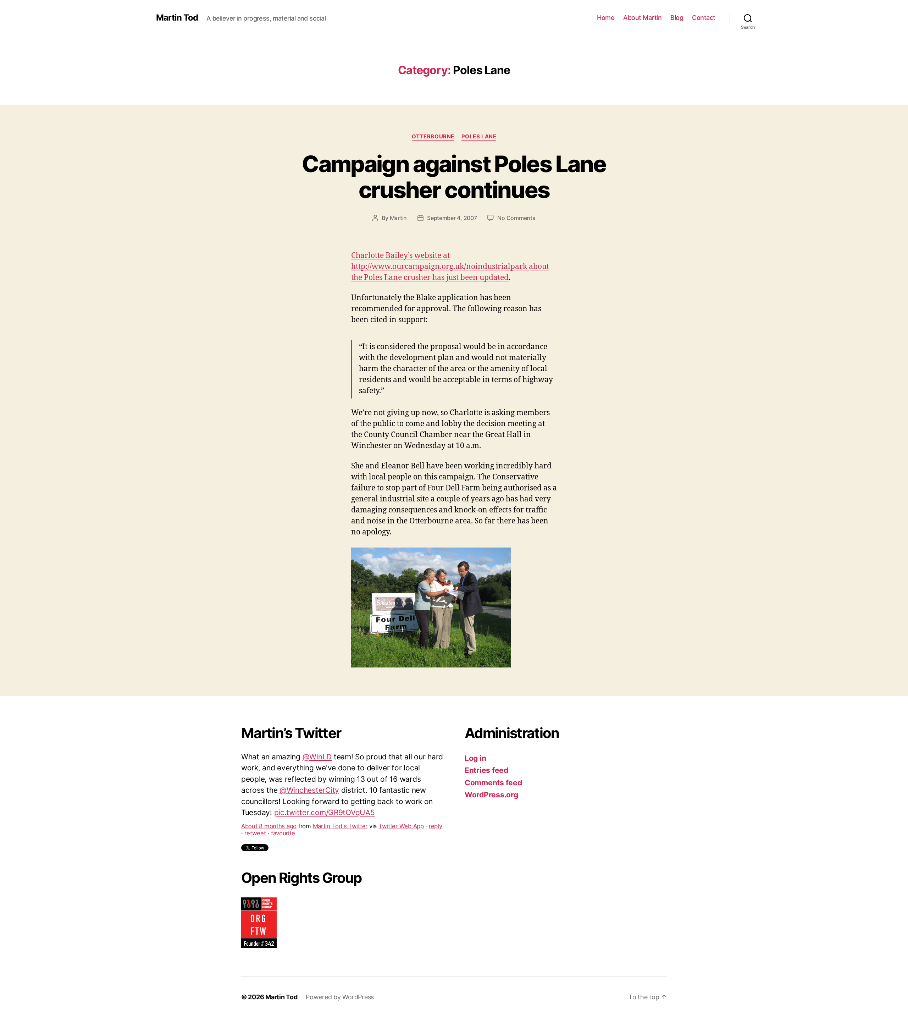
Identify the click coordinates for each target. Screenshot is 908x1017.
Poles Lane (479, 136)
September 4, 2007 (452, 217)
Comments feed (493, 782)
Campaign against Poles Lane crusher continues (454, 176)
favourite (283, 801)
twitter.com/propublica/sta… (309, 780)
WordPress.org (491, 794)
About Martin (642, 17)
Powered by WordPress (340, 997)
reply (435, 794)
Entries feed (486, 770)
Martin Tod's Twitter (340, 794)
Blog (676, 17)
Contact (703, 17)
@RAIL (328, 769)
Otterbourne (433, 136)
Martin (398, 217)
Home (605, 17)
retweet (255, 801)
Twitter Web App (401, 794)
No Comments (516, 217)
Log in (475, 758)
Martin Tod (177, 17)
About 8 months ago (269, 794)
